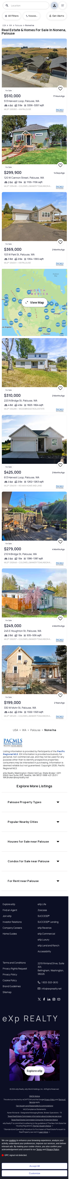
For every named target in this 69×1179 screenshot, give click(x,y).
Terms (39, 1149)
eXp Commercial (46, 934)
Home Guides (10, 934)
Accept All (34, 1166)
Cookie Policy (10, 980)
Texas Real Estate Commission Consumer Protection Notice (34, 1120)
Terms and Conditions (14, 962)
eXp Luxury (43, 939)
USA (15, 730)
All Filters (13, 15)
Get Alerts (58, 15)
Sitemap (7, 992)
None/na (50, 730)
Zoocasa (42, 910)
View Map (37, 302)
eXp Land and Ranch (48, 945)
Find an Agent (10, 910)
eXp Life (42, 904)
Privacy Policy (10, 974)
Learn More (43, 1132)
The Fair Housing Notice (42, 1126)
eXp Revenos (44, 928)
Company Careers (12, 928)
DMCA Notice (34, 1096)
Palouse (35, 730)
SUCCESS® (44, 916)
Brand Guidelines (12, 986)
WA (24, 730)
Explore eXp (9, 904)
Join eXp (7, 916)
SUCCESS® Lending (48, 922)
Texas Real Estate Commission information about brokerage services (34, 1116)
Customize (34, 1173)
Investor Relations (12, 922)
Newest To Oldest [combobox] (33, 15)
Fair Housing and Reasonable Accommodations (34, 1106)
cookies (12, 1140)
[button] (34, 802)
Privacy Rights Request (15, 968)
